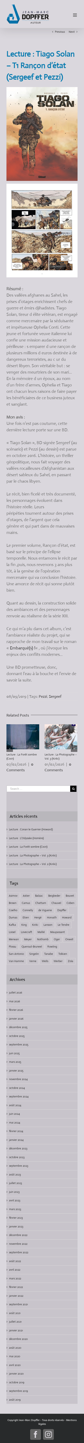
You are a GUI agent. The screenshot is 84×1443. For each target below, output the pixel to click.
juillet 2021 (15, 1321)
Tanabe (48, 954)
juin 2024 (14, 1114)
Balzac (39, 895)
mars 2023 (15, 1209)
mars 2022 (15, 1278)
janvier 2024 (16, 1140)
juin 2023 (14, 1192)
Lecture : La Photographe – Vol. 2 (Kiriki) (33, 864)
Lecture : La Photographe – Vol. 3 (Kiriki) (33, 855)
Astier (26, 895)
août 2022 (15, 1261)
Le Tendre (63, 925)
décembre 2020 (18, 1339)
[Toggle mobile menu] (75, 15)
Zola (70, 961)
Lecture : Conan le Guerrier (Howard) (31, 829)
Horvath (52, 917)
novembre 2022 (18, 1244)
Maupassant (57, 932)
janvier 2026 (16, 1018)
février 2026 (16, 1010)
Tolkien (62, 954)
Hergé (38, 917)
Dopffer (61, 910)
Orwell (69, 939)
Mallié (41, 932)
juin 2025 (14, 1053)
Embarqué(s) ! (22, 648)
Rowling (52, 946)
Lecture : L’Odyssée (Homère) (26, 838)
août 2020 (15, 1348)
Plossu (12, 946)
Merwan (14, 939)
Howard (67, 917)
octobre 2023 (17, 1157)
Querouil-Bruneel (32, 946)
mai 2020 (14, 1356)
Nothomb (42, 939)
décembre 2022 (18, 1235)
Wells (45, 961)
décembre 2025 (18, 1027)
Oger (57, 939)
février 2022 (16, 1287)
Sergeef (55, 696)
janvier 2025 (16, 1070)
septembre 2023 (18, 1166)
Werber (58, 961)
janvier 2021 (16, 1330)
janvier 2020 (16, 1373)
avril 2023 (14, 1200)
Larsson (48, 925)
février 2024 (16, 1131)
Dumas (13, 917)
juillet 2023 (15, 1183)
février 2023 (16, 1218)
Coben (70, 903)
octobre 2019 (16, 1382)
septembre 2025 (18, 1044)
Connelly (28, 910)
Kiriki (35, 925)
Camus (26, 903)
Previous (60, 32)
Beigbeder (54, 895)
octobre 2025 (17, 1036)
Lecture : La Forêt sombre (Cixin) (28, 847)
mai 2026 (14, 1001)
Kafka (12, 925)
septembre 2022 (18, 1252)
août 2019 (15, 1400)
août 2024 (15, 1105)
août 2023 (15, 1174)
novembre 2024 (18, 1079)
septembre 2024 (18, 1096)
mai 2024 (14, 1122)
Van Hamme (16, 961)
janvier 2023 (16, 1226)
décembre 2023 (18, 1148)
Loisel (12, 932)
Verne (32, 961)
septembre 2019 (18, 1391)
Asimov (13, 895)
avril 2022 (14, 1269)
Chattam (40, 903)
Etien (26, 917)
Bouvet (70, 895)
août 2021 (14, 1313)
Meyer (28, 939)
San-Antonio (16, 954)
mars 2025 (15, 1062)
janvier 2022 (16, 1296)
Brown (12, 903)
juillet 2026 (15, 992)
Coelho (13, 910)
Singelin (34, 954)
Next (72, 32)
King (24, 925)
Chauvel (56, 903)
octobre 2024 (17, 1088)
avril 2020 (15, 1365)
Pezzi (43, 696)
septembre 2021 (18, 1304)
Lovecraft (26, 932)
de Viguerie (45, 910)
